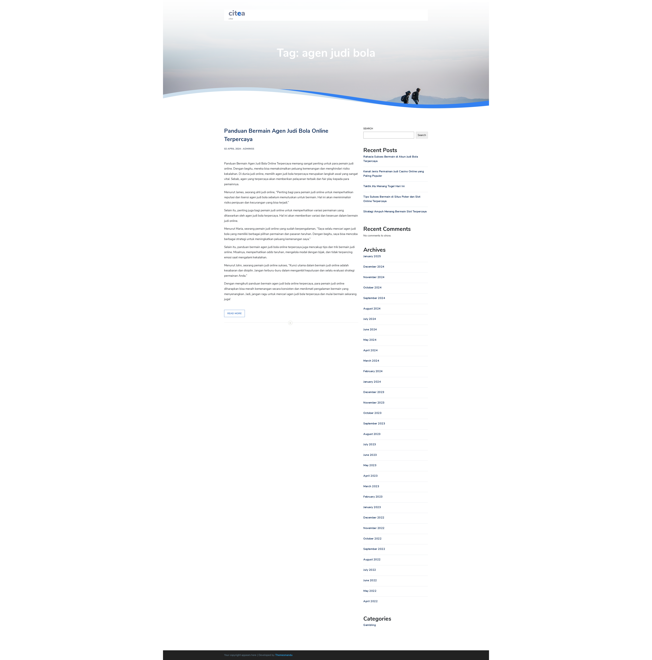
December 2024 (373, 267)
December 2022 (373, 517)
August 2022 (372, 559)
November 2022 (374, 528)
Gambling (369, 625)
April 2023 (370, 476)
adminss (248, 148)
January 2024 (372, 382)
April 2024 (370, 350)
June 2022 (370, 580)
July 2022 (369, 570)
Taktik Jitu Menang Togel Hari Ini (384, 186)
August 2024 (372, 308)
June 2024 (370, 329)
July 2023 (369, 444)
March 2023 (371, 486)
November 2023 (374, 403)
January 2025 (372, 256)
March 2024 (371, 361)
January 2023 (372, 507)
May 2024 (369, 340)
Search (368, 128)
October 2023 (372, 413)
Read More (234, 313)
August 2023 (372, 434)
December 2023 (373, 392)
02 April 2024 (232, 148)
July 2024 (369, 319)
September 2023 (374, 423)
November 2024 (374, 277)
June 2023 (370, 455)
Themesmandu (284, 655)
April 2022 (370, 601)
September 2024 (374, 298)
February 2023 (373, 497)
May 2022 (369, 591)
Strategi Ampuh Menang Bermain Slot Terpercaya (395, 211)
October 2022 (372, 538)
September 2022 (374, 549)
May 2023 (369, 465)
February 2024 (373, 371)
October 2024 (372, 287)
